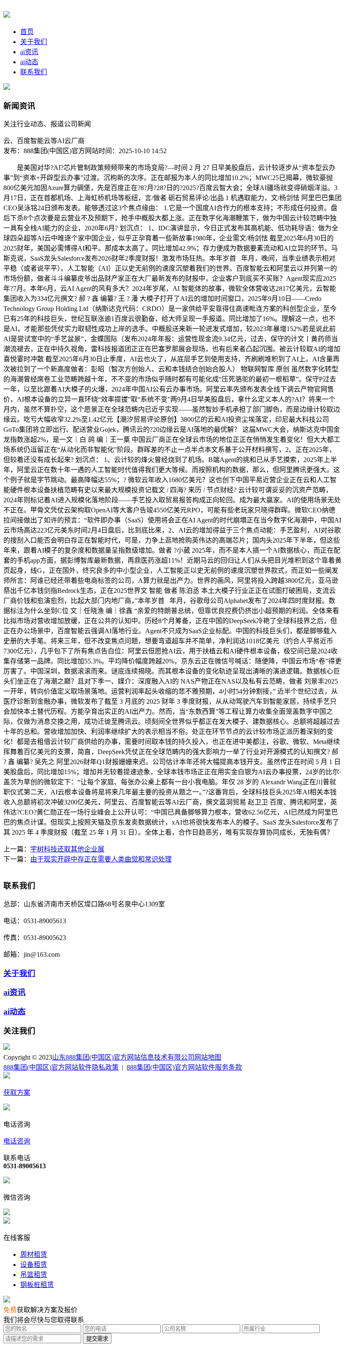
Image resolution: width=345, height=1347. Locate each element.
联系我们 (33, 72)
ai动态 (29, 61)
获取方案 (16, 1092)
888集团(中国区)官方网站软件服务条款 (184, 1067)
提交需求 (97, 1339)
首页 (27, 31)
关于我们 (33, 41)
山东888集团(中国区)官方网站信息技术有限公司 (123, 1057)
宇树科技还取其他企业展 (67, 849)
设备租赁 (33, 1264)
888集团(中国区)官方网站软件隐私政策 (61, 1067)
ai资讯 (29, 51)
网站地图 (207, 1057)
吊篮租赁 (33, 1274)
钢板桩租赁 (37, 1284)
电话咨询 (16, 1141)
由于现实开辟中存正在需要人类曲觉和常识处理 (101, 859)
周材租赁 (33, 1254)
